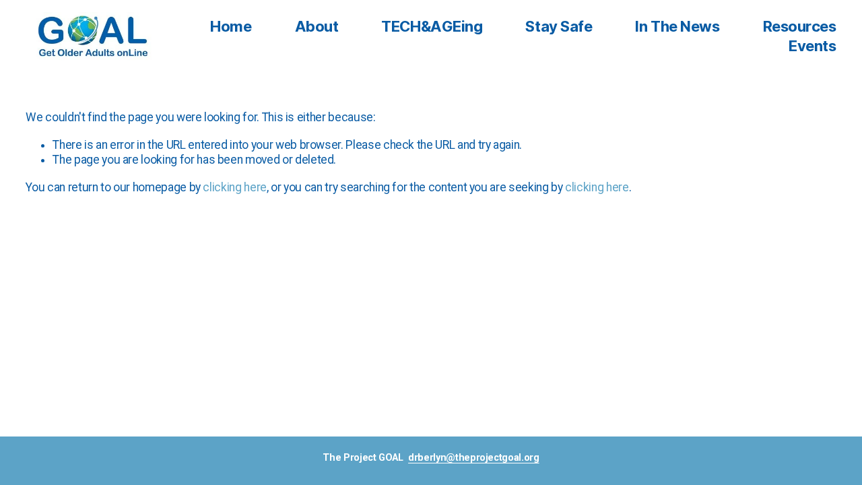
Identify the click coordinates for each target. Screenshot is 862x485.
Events (812, 46)
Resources (799, 27)
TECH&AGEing (431, 27)
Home (230, 27)
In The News (677, 27)
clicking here (234, 187)
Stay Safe (558, 27)
